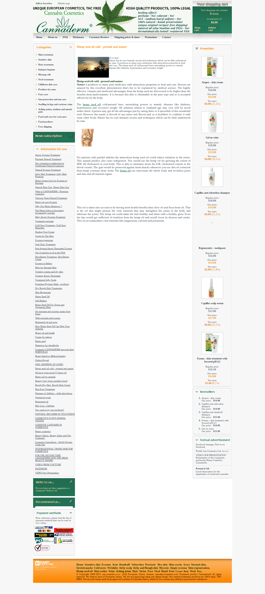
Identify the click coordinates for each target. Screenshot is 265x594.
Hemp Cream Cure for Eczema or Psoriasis (51, 181)
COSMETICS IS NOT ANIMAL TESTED (50, 419)
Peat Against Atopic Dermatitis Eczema (53, 248)
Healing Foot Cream (44, 232)
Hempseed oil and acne (46, 322)
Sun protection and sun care (52, 99)
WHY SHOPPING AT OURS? (49, 364)
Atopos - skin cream (212, 82)
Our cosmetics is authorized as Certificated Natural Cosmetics (49, 164)
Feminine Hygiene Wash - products (52, 284)
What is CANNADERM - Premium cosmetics (51, 192)
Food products (45, 121)
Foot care (43, 94)
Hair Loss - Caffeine (44, 405)
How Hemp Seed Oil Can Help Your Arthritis (52, 327)
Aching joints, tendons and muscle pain (55, 110)
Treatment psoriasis (44, 221)
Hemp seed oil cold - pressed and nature (54, 368)
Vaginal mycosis (43, 397)
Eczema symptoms (44, 240)
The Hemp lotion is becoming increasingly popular (49, 211)
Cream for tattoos (43, 337)
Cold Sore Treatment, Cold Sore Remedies (50, 226)
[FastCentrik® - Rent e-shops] (44, 565)
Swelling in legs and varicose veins (55, 104)
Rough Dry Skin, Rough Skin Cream (52, 385)
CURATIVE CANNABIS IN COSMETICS (48, 426)
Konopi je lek (202, 468)
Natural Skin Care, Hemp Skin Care (52, 187)
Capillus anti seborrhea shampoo (212, 192)
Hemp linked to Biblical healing (50, 356)
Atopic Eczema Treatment (47, 155)
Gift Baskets (41, 300)
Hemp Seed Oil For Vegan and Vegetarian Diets (49, 306)
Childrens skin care (47, 84)
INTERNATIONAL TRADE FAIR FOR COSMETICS (54, 450)
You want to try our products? (49, 410)
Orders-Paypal (42, 360)
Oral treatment (46, 79)
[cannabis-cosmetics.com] (112, 20)
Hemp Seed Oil (42, 296)
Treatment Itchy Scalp (45, 280)
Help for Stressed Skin (46, 267)
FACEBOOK (41, 468)
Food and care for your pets (52, 116)
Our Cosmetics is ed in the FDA (50, 252)
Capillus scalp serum (212, 303)
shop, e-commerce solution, (46, 567)
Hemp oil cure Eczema (46, 202)
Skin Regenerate (43, 292)
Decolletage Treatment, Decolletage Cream (52, 258)
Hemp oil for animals (45, 377)
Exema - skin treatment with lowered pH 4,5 (212, 360)
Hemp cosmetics (43, 431)
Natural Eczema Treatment (48, 170)
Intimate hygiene (46, 69)
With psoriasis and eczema (47, 318)
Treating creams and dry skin (49, 271)
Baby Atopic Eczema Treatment (50, 217)
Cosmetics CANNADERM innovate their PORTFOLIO (54, 350)
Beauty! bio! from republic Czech (51, 381)
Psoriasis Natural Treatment (48, 159)
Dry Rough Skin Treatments (48, 288)
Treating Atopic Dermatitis (47, 276)
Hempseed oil (41, 401)
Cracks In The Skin (44, 236)
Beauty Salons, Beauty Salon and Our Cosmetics (53, 436)
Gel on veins (212, 137)
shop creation (40, 569)
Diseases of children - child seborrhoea (53, 393)
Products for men (47, 89)
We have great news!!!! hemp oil (50, 372)
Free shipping (45, 126)
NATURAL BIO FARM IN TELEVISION (55, 414)
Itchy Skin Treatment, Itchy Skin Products (51, 175)
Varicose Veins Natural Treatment (51, 198)
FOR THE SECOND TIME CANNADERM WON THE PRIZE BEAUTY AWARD (51, 458)
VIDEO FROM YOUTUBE (48, 464)
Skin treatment (45, 54)
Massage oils (44, 74)
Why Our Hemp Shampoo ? (48, 206)
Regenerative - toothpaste (212, 248)
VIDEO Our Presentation (47, 473)
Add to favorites (44, 3)
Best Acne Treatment (45, 389)
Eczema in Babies (43, 263)
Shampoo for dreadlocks (47, 345)
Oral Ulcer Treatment (45, 244)
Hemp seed (40, 341)
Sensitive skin (45, 59)
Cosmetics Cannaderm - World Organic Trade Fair (53, 443)
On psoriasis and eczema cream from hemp (52, 312)
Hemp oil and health (45, 333)
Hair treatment (46, 64)
